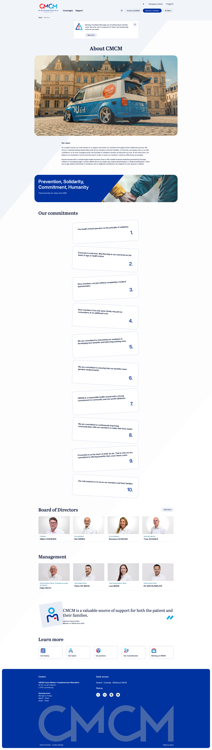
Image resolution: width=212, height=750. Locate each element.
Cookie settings (57, 745)
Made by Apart (168, 745)
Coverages (68, 10)
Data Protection (45, 745)
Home (40, 17)
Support (79, 10)
